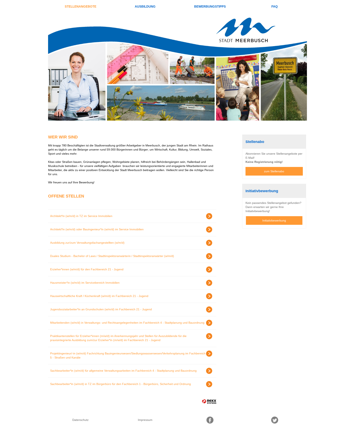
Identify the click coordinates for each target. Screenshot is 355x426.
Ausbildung (145, 6)
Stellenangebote (80, 6)
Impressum (145, 419)
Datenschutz (80, 419)
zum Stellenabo (274, 171)
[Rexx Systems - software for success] (209, 401)
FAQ (274, 6)
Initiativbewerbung (274, 220)
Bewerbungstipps (210, 6)
